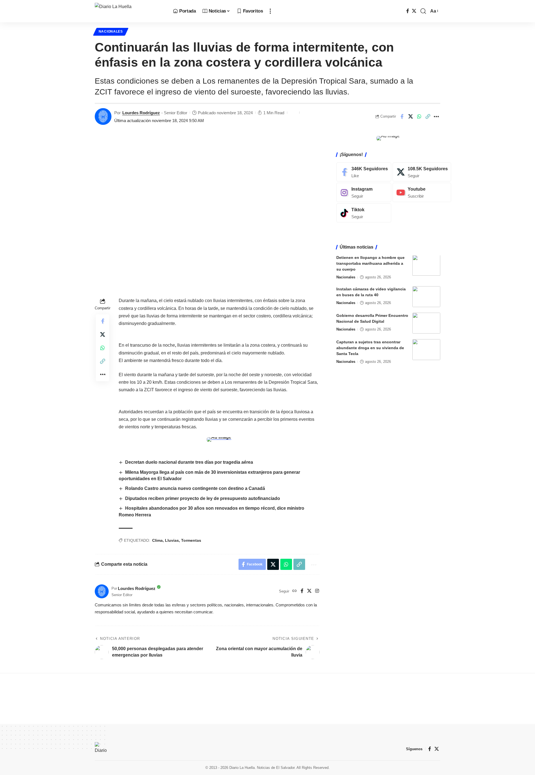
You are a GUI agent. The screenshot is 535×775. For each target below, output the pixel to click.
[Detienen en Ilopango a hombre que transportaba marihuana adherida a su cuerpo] (426, 265)
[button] (270, 11)
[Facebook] (407, 11)
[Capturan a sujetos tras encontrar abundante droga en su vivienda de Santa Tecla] (426, 349)
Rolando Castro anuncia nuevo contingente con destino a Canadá (195, 488)
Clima (157, 540)
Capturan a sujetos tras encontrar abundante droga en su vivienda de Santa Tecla (370, 348)
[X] (414, 11)
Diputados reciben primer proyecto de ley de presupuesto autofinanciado (202, 498)
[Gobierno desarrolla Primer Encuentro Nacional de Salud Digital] (426, 323)
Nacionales (111, 31)
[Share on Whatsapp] (419, 116)
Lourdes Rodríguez (141, 112)
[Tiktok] (363, 213)
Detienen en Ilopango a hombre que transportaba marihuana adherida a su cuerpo (370, 264)
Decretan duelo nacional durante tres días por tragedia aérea (189, 462)
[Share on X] (410, 116)
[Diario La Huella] (129, 11)
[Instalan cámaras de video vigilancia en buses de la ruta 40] (426, 296)
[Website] (294, 591)
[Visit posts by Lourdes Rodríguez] (103, 116)
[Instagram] (317, 591)
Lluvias (172, 540)
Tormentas (191, 540)
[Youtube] (422, 192)
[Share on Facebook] (402, 116)
